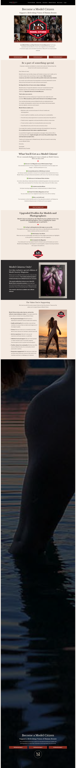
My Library (59, 2)
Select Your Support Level (38, 207)
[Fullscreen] (61, 41)
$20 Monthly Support (38, 57)
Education (44, 2)
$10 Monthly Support (18, 57)
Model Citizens (52, 2)
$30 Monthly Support (57, 57)
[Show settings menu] (59, 41)
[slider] (37, 41)
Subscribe (38, 2)
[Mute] (57, 41)
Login (65, 2)
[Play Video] (15, 41)
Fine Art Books (31, 2)
